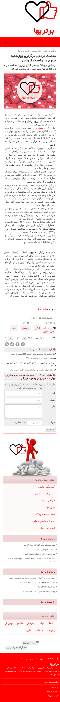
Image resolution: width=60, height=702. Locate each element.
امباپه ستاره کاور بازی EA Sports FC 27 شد (39, 545)
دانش (20, 623)
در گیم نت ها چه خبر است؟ (46, 549)
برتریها (44, 30)
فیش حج (51, 507)
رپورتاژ (9, 623)
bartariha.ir (44, 309)
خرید (14, 328)
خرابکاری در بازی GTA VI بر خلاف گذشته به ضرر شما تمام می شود (32, 578)
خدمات (39, 630)
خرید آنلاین (48, 331)
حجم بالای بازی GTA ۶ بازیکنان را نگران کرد (40, 554)
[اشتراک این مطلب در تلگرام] (22, 344)
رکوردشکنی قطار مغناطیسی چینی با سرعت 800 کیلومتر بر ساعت (33, 354)
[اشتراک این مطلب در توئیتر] (12, 344)
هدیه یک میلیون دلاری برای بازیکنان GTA (40, 358)
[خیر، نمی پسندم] (10, 337)
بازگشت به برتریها (15, 647)
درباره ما (55, 687)
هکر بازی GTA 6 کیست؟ (46, 587)
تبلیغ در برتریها (52, 691)
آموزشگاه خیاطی (46, 487)
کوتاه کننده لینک (47, 528)
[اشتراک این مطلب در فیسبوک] (17, 344)
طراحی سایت (48, 500)
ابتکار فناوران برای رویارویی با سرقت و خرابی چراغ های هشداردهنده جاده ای (31, 560)
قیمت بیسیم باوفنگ (45, 514)
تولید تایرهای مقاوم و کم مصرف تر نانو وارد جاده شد (37, 582)
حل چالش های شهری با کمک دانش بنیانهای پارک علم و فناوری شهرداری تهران (31, 364)
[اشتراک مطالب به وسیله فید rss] (6, 344)
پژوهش (41, 128)
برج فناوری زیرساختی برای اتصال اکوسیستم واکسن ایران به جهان (32, 370)
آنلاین (37, 328)
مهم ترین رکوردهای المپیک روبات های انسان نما (39, 591)
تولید (41, 623)
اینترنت (51, 630)
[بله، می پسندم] (24, 337)
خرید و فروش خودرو (45, 493)
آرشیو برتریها (29, 642)
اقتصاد (51, 623)
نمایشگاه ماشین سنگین (43, 521)
